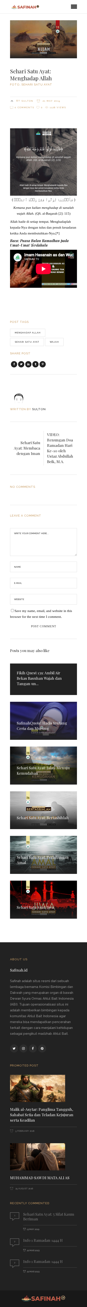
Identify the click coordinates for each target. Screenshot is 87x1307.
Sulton (27, 101)
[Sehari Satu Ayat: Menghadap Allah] (21, 394)
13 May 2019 (33, 1229)
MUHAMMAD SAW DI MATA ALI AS (39, 1177)
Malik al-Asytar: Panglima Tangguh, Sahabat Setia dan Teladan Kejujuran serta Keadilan (41, 1115)
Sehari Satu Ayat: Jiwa (35, 907)
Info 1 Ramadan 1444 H (43, 1240)
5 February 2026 (24, 1131)
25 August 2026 (24, 1188)
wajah (54, 342)
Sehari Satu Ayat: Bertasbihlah (43, 817)
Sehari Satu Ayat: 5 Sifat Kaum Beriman (48, 1216)
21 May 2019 (50, 101)
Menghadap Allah (28, 332)
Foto (15, 84)
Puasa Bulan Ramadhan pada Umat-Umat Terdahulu (39, 242)
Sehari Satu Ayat (36, 84)
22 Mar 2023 (33, 1250)
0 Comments (24, 107)
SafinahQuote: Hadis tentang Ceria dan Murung (42, 725)
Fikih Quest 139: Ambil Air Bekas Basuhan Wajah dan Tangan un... (39, 678)
